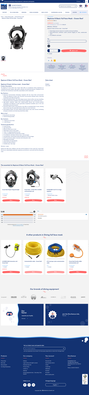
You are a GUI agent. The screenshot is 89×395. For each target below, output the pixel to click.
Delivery (25, 360)
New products (4, 364)
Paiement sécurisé (27, 364)
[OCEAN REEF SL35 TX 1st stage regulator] (55, 185)
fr (83, 1)
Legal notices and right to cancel (30, 362)
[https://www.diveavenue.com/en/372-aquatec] (83, 297)
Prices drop (3, 360)
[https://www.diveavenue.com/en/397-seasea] (14, 297)
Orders (46, 364)
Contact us (25, 368)
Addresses (47, 368)
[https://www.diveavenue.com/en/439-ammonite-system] (53, 297)
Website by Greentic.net (49, 390)
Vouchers (47, 370)
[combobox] (67, 41)
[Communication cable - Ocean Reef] (33, 257)
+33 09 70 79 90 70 (16, 5)
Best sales (3, 362)
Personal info (48, 360)
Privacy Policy (26, 366)
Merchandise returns (50, 362)
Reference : (49, 26)
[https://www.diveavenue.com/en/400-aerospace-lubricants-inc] (43, 297)
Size (48, 38)
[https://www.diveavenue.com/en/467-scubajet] (4, 297)
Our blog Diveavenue (5, 366)
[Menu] (87, 374)
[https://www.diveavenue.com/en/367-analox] (73, 297)
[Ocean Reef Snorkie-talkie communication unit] (78, 257)
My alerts (47, 372)
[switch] (85, 383)
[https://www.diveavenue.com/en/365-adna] (24, 297)
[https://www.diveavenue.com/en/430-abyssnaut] (34, 297)
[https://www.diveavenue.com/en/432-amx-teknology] (63, 297)
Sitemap (25, 370)
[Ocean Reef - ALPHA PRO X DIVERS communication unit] (33, 185)
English (55, 385)
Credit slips (47, 366)
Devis (79, 1)
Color (48, 43)
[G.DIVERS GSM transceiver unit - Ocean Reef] (11, 257)
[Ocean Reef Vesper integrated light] (11, 185)
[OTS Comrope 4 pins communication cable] (55, 257)
